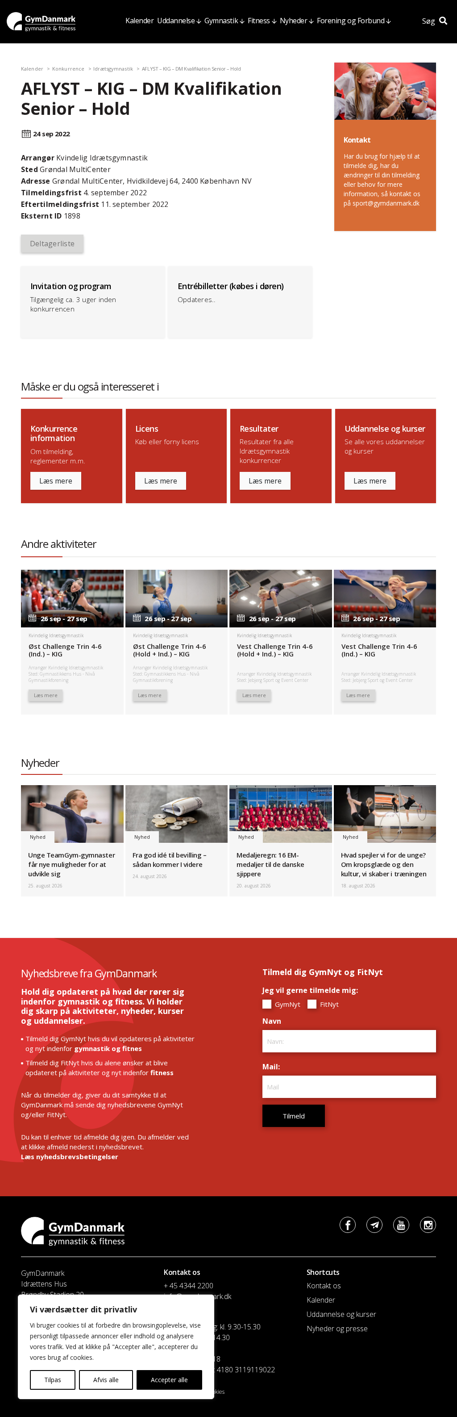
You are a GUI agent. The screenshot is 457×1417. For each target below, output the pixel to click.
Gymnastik (221, 20)
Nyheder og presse (337, 1328)
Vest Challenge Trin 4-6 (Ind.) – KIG (379, 650)
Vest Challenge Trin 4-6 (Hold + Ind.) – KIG (275, 650)
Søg (429, 21)
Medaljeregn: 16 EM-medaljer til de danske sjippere (270, 864)
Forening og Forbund (350, 20)
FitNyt (328, 1004)
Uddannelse (176, 20)
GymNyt (287, 1004)
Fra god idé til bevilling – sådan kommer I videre (170, 859)
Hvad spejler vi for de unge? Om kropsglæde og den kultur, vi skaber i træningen (384, 864)
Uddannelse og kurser (341, 1314)
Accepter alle (169, 1379)
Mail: (273, 1067)
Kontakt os (324, 1286)
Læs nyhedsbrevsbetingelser (69, 1156)
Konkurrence (68, 68)
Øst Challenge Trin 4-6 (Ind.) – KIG (65, 650)
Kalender (139, 20)
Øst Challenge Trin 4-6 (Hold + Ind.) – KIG (169, 650)
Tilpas (52, 1379)
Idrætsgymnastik (113, 68)
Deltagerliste (52, 243)
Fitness (259, 20)
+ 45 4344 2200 (188, 1286)
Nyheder (293, 20)
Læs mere (55, 481)
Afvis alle (106, 1379)
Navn (274, 1021)
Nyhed (38, 836)
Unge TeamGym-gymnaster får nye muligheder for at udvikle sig (71, 864)
